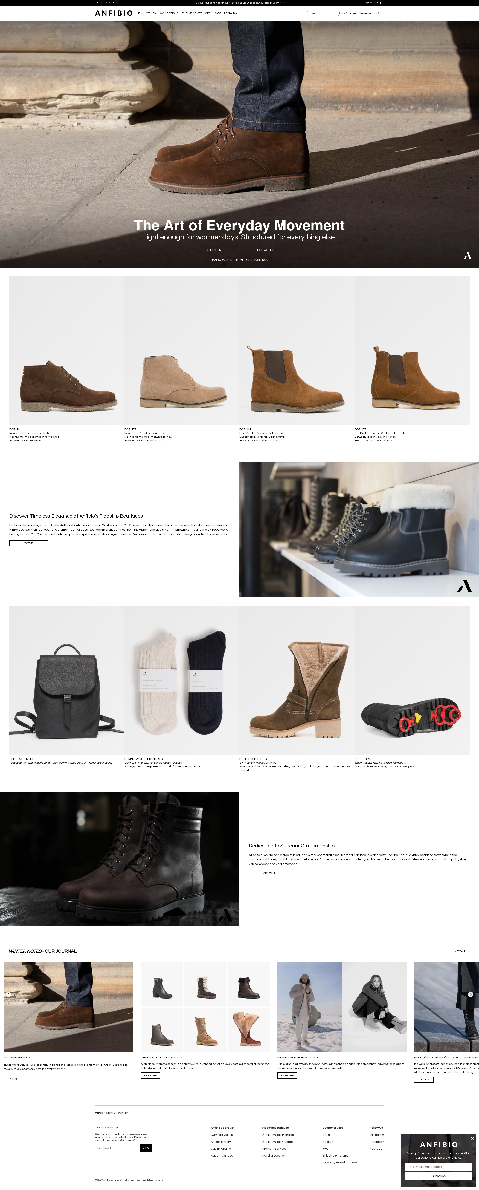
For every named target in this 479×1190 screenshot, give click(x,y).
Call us (327, 1134)
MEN (140, 13)
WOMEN (151, 13)
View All (460, 951)
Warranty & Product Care (340, 1162)
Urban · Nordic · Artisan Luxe (162, 1057)
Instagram (377, 1134)
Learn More (268, 873)
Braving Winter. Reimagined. (297, 1057)
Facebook (377, 1141)
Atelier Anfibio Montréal (278, 1134)
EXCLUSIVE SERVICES (196, 13)
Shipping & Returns (335, 1155)
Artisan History (221, 1141)
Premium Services (274, 1148)
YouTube (376, 1148)
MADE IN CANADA (225, 13)
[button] (470, 994)
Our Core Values (222, 1134)
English (368, 2)
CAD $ (377, 2)
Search (315, 13)
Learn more (263, 3)
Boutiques (109, 2)
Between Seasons (17, 1057)
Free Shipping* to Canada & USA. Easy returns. (239, 3)
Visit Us (28, 543)
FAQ (326, 1148)
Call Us (98, 2)
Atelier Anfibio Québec (278, 1141)
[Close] (472, 1138)
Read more (13, 1079)
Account (329, 1141)
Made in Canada (222, 1155)
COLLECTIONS (169, 13)
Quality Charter (221, 1148)
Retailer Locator (273, 1155)
